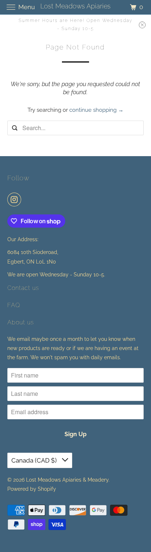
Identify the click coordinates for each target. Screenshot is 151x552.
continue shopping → (96, 110)
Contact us (23, 287)
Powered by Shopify (31, 489)
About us (20, 322)
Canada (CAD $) (34, 460)
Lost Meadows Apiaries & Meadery (67, 480)
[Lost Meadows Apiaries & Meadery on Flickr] (27, 199)
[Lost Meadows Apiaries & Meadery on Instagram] (15, 199)
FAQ (13, 305)
